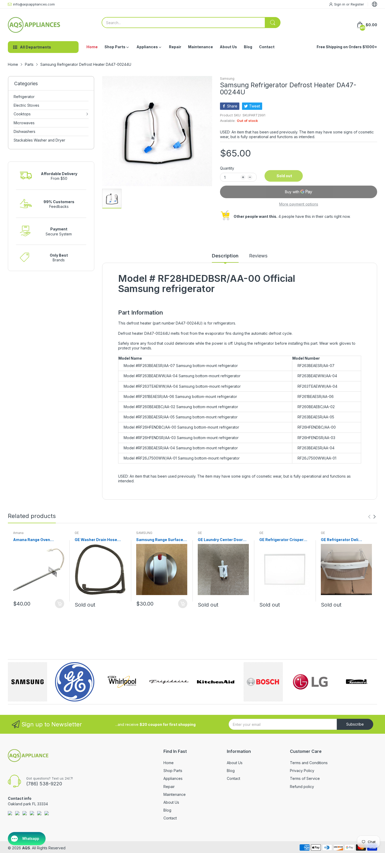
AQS (26, 848)
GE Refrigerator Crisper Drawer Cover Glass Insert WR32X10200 (284, 539)
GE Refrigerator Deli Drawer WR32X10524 (341, 539)
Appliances (173, 778)
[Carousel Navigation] (372, 517)
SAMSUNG (144, 533)
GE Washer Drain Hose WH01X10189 (96, 539)
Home (168, 762)
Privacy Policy (302, 770)
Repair (169, 786)
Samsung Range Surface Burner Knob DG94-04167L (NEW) (161, 539)
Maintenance (174, 794)
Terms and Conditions (309, 762)
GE (77, 533)
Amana (18, 533)
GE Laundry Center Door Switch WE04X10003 (220, 539)
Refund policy (302, 786)
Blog (167, 810)
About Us (171, 802)
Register (357, 4)
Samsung (227, 78)
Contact (170, 818)
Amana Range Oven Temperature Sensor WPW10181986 (32, 539)
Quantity (227, 168)
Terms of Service (305, 778)
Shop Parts (172, 770)
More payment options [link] (298, 204)
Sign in (340, 4)
